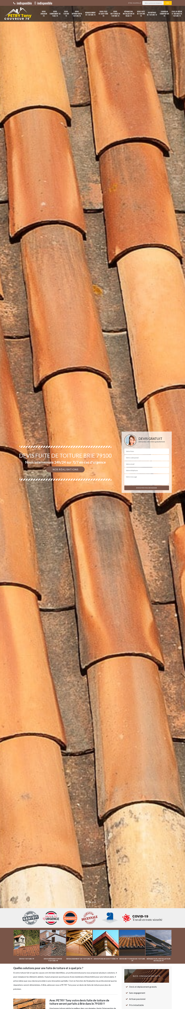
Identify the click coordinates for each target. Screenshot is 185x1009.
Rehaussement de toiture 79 (90, 13)
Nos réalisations (65, 469)
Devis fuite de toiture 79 (141, 13)
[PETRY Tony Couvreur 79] (17, 14)
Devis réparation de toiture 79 (77, 13)
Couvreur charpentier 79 (164, 13)
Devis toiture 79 (66, 13)
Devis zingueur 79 (43, 13)
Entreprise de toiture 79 (152, 13)
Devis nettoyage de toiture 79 (115, 13)
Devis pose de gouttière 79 (103, 13)
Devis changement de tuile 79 (55, 13)
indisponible (24, 3)
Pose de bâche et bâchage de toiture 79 (177, 13)
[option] (92, 504)
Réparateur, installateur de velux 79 (128, 13)
